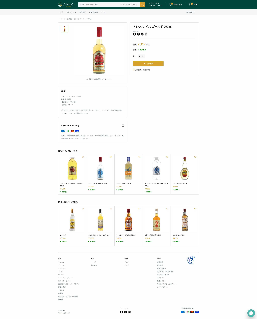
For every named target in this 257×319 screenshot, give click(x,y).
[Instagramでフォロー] (129, 312)
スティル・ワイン (64, 281)
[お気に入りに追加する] (83, 157)
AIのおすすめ (190, 12)
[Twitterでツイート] (142, 34)
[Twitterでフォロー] (125, 312)
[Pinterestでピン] (138, 34)
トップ (60, 12)
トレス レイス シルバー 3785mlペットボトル (156, 184)
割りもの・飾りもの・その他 (68, 296)
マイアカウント (155, 5)
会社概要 (160, 262)
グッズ (126, 265)
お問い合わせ (93, 12)
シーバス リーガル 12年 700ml (125, 235)
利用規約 (83, 12)
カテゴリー (70, 12)
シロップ (61, 274)
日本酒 (60, 293)
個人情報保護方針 (163, 274)
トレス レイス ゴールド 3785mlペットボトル (72, 184)
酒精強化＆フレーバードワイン (68, 284)
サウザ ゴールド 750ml (123, 183)
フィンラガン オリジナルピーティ (99, 235)
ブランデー (62, 265)
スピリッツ (62, 268)
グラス (126, 262)
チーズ (93, 262)
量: (134, 56)
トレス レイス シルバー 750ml (97, 183)
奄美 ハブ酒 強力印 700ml (153, 235)
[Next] (199, 174)
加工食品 (94, 265)
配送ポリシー (161, 281)
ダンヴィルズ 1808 (178, 235)
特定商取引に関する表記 (165, 271)
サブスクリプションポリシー (167, 284)
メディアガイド (162, 287)
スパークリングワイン (65, 278)
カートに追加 (148, 64)
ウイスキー (62, 262)
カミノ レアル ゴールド (180, 183)
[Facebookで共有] (134, 34)
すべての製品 (68, 19)
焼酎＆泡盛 (62, 287)
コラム (104, 12)
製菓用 (60, 299)
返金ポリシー (161, 278)
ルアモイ (63, 235)
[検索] (142, 4)
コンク (60, 271)
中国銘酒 (61, 290)
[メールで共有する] (146, 34)
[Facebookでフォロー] (121, 312)
